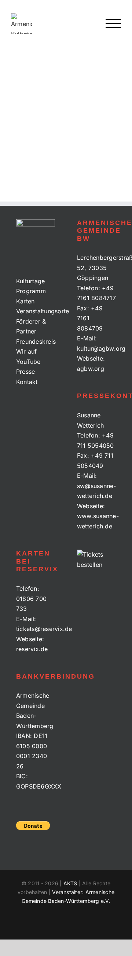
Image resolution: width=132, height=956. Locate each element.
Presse (25, 371)
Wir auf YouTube (28, 356)
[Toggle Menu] (113, 23)
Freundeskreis (35, 341)
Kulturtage (30, 281)
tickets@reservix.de (44, 628)
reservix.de (32, 649)
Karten (25, 301)
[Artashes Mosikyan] (38, 79)
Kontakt (27, 381)
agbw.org (90, 368)
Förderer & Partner (31, 326)
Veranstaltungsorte (35, 311)
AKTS (70, 883)
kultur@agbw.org (101, 348)
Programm (31, 291)
